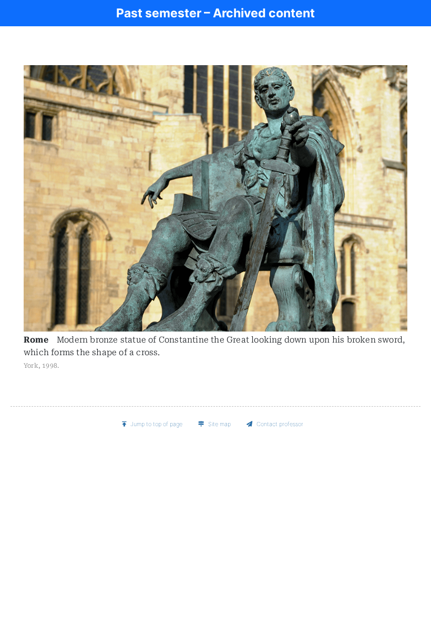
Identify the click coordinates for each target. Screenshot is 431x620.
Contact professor (279, 424)
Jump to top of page (156, 424)
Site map (219, 424)
